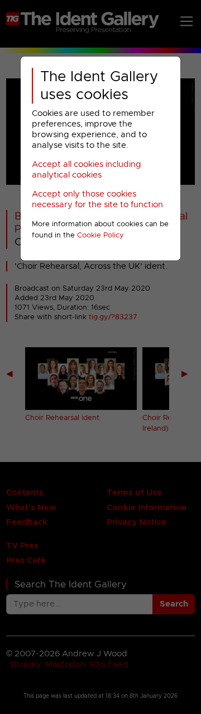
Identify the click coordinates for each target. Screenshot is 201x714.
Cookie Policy (100, 235)
